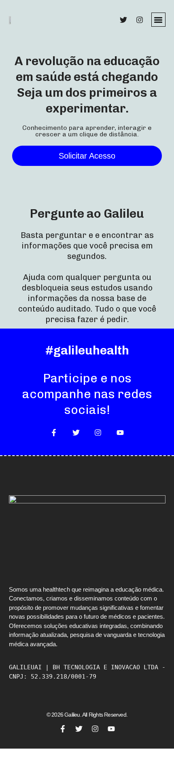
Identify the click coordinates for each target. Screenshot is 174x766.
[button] (158, 20)
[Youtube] (119, 432)
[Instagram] (139, 19)
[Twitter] (123, 19)
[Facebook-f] (53, 432)
